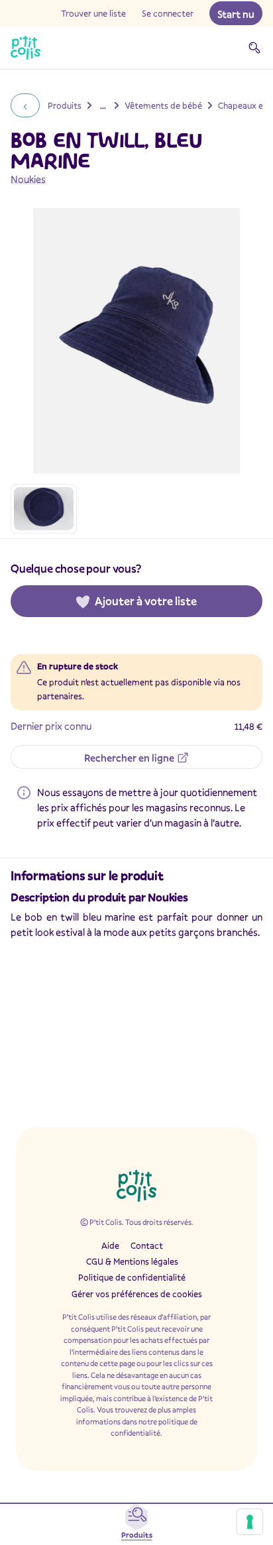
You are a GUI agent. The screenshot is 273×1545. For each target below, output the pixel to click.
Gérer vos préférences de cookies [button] (137, 1294)
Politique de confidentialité (132, 1277)
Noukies (28, 179)
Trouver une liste (93, 13)
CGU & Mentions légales (132, 1261)
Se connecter (167, 13)
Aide (110, 1245)
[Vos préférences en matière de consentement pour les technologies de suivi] (249, 1521)
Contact (147, 1245)
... (103, 105)
